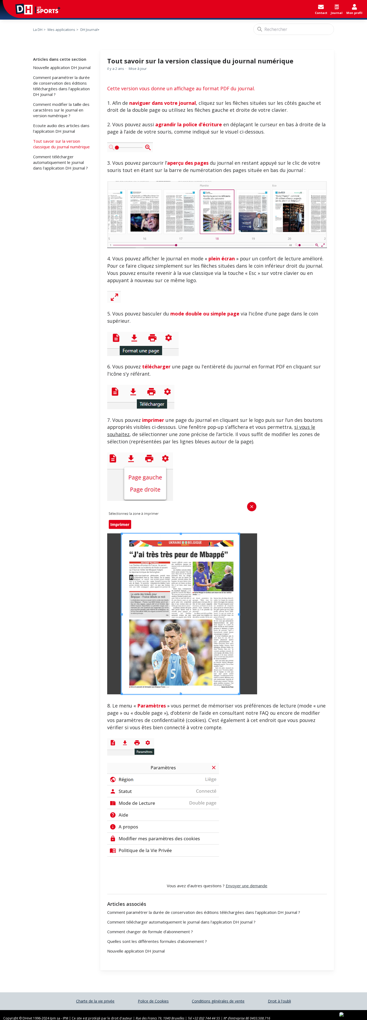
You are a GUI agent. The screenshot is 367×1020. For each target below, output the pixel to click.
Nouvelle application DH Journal (62, 67)
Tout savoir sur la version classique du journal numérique (61, 143)
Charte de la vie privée (95, 1001)
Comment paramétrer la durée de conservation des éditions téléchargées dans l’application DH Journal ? (61, 86)
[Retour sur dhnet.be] (32, 9)
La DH (37, 29)
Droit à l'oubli (279, 1001)
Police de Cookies (153, 1001)
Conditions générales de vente (218, 1001)
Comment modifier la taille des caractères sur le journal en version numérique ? (61, 110)
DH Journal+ (89, 29)
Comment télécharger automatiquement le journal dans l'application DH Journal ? (60, 162)
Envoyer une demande (246, 885)
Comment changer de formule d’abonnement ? (150, 931)
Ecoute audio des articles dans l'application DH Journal (61, 128)
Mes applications (61, 29)
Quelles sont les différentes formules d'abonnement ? (157, 941)
